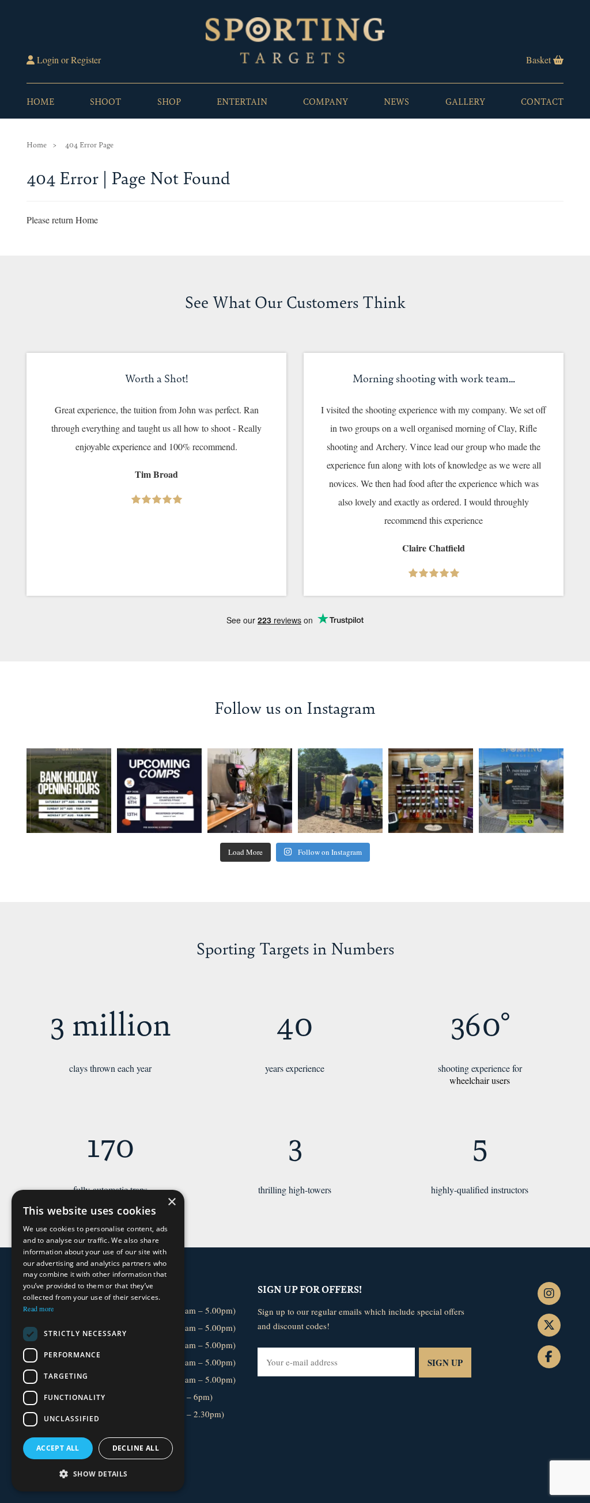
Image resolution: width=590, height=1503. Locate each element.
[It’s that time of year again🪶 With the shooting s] (430, 790)
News (396, 101)
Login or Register (68, 60)
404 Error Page (89, 144)
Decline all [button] (135, 1448)
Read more (38, 1308)
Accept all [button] (58, 1448)
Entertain (242, 101)
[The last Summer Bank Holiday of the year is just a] (69, 790)
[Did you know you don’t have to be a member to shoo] (340, 790)
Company (325, 101)
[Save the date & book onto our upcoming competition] (159, 790)
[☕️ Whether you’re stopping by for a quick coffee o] (249, 790)
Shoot (105, 101)
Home (40, 101)
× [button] (171, 1202)
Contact (542, 101)
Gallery (465, 101)
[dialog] (98, 1340)
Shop (169, 101)
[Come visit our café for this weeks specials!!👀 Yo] (521, 790)
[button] (98, 1473)
